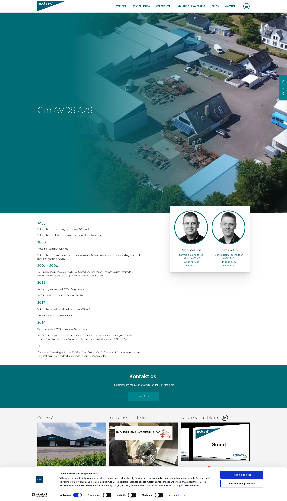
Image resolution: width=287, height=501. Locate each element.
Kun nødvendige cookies (242, 483)
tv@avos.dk (228, 265)
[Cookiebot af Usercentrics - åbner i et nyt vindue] (40, 495)
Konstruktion (141, 6)
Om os (215, 6)
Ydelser (121, 6)
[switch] (107, 495)
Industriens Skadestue (191, 6)
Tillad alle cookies (241, 474)
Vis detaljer (175, 495)
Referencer (163, 6)
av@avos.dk (191, 265)
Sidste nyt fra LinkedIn (200, 417)
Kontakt (230, 6)
